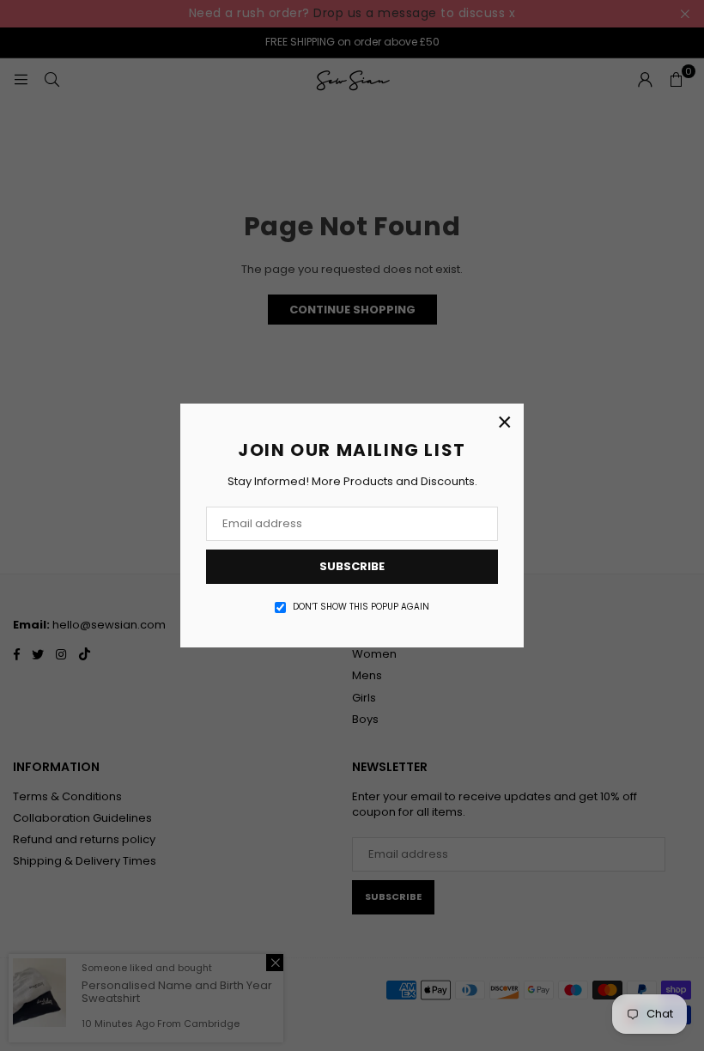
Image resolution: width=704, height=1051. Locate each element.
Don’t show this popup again (361, 607)
